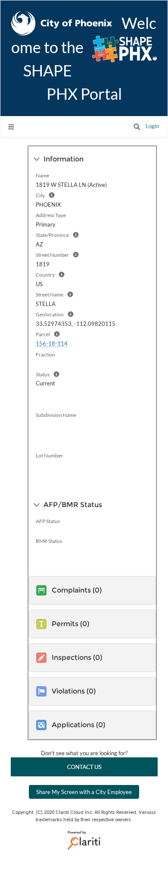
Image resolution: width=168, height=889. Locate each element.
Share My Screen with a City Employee (84, 791)
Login (152, 126)
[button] (137, 126)
